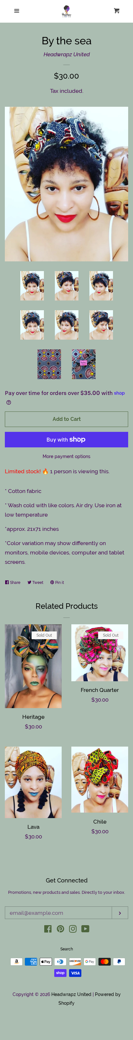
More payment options (66, 456)
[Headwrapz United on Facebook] (48, 930)
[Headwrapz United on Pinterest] (60, 930)
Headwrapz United (67, 54)
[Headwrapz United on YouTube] (85, 930)
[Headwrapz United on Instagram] (73, 930)
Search (66, 949)
